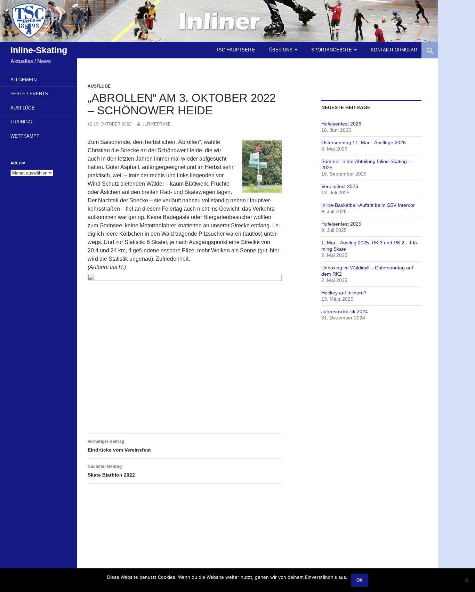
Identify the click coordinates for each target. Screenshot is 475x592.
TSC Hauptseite (235, 49)
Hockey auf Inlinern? (344, 292)
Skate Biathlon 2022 (111, 471)
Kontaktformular (394, 49)
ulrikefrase (156, 124)
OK (359, 580)
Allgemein (23, 79)
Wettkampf (24, 136)
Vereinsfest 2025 (339, 186)
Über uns (280, 49)
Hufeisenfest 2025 (341, 224)
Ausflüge (99, 86)
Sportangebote (331, 49)
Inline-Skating (38, 50)
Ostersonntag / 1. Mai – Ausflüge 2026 (363, 142)
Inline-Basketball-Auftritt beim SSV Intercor (368, 205)
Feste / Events (29, 93)
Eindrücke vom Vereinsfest (119, 446)
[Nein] (466, 580)
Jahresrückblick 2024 (344, 311)
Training (21, 121)
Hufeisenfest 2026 (341, 124)
